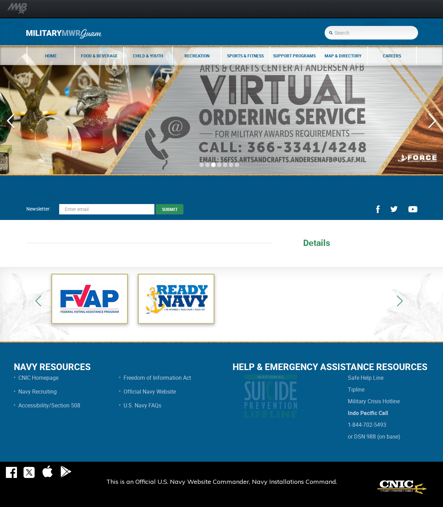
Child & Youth (148, 55)
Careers (392, 55)
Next (400, 300)
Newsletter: (38, 209)
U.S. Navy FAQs (142, 405)
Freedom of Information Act (157, 377)
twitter (394, 209)
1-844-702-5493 (367, 424)
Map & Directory (343, 55)
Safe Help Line (365, 377)
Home (51, 55)
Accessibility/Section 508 (49, 405)
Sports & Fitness (245, 55)
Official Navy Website (150, 391)
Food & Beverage (99, 55)
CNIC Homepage (38, 377)
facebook (378, 209)
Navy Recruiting (37, 391)
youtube (412, 209)
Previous (38, 300)
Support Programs (294, 55)
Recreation (196, 55)
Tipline (356, 389)
